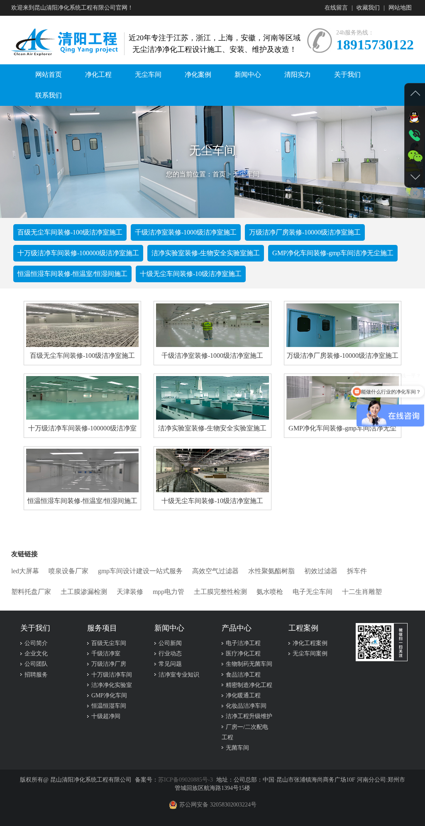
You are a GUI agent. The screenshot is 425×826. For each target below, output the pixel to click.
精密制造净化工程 (249, 685)
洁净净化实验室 (111, 685)
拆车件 (357, 570)
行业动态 (170, 653)
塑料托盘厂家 (31, 591)
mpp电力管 (168, 591)
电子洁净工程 (243, 643)
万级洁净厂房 (108, 664)
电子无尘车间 (312, 591)
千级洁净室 (105, 653)
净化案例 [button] (198, 74)
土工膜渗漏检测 (84, 591)
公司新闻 (170, 643)
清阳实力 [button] (297, 74)
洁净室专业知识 (179, 675)
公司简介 (36, 643)
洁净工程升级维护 (249, 716)
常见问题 (170, 664)
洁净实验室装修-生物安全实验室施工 (205, 253)
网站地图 (400, 8)
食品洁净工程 (243, 675)
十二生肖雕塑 (362, 591)
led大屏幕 (25, 570)
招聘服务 (36, 675)
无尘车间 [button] (148, 74)
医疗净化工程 (243, 653)
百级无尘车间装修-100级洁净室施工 (69, 232)
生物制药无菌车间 (249, 664)
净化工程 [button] (98, 74)
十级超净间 (105, 716)
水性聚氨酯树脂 (271, 570)
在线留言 (336, 8)
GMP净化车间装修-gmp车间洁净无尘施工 (332, 253)
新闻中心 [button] (247, 74)
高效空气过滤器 (215, 570)
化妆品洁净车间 (246, 706)
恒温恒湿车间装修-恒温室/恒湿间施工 (72, 273)
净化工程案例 (310, 643)
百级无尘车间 (108, 643)
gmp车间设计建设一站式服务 (140, 570)
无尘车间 (246, 174)
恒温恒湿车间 (108, 706)
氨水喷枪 (269, 591)
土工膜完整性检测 (220, 591)
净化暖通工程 (243, 695)
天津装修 (130, 591)
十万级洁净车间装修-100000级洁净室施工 (78, 253)
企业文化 (36, 653)
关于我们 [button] (347, 74)
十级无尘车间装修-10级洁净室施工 (191, 273)
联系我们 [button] (48, 95)
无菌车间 (237, 748)
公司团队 (36, 664)
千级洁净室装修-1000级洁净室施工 (186, 232)
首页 (219, 174)
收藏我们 (368, 8)
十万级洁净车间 (111, 675)
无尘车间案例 (310, 653)
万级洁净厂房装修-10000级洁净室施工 (305, 232)
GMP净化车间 (109, 695)
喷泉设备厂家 (68, 570)
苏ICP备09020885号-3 (185, 780)
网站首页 (48, 74)
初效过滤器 (320, 570)
